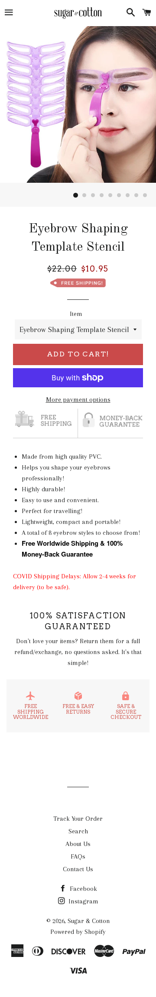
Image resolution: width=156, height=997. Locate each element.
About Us (78, 844)
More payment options (78, 399)
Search (78, 831)
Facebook (82, 889)
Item (76, 314)
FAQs (78, 856)
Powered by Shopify (78, 932)
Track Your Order (78, 818)
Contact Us (78, 869)
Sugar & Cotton (89, 921)
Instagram (82, 901)
